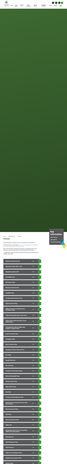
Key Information (11, 236)
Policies (19, 236)
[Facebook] (53, 3)
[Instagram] (56, 3)
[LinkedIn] (59, 3)
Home (4, 236)
